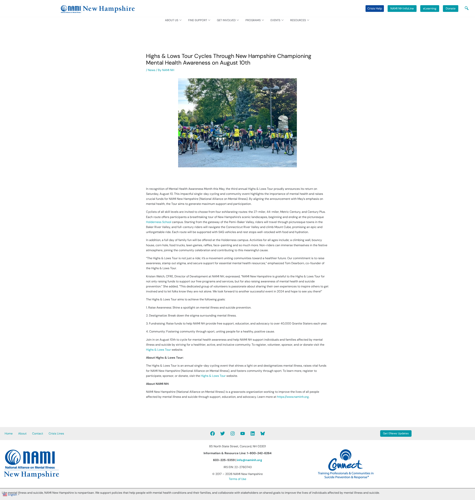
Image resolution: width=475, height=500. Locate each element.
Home (9, 433)
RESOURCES (298, 20)
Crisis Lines (56, 433)
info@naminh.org (249, 460)
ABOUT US (171, 20)
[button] (466, 8)
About (22, 433)
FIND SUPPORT (197, 20)
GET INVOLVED (226, 20)
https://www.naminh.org (293, 397)
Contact (37, 433)
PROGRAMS (253, 20)
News (151, 70)
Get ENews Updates (396, 433)
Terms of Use (237, 479)
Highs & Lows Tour (158, 350)
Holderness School (158, 222)
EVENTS (275, 20)
